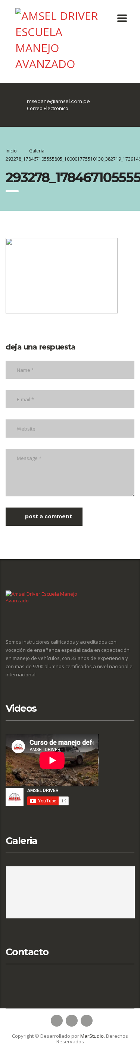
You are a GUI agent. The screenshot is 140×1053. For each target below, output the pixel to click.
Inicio (11, 151)
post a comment (48, 516)
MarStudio (92, 1036)
